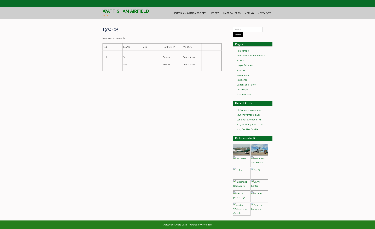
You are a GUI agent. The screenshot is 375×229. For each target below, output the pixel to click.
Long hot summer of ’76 (249, 119)
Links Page (242, 89)
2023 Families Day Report (249, 129)
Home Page (243, 51)
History (214, 13)
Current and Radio (246, 84)
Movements (264, 13)
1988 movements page (248, 115)
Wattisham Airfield (126, 11)
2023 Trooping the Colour (250, 124)
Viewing (249, 13)
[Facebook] (104, 3)
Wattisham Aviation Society (190, 13)
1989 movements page (249, 110)
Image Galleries (232, 13)
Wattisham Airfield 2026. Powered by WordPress (187, 224)
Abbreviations (244, 94)
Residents (242, 80)
